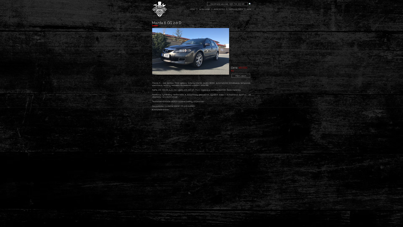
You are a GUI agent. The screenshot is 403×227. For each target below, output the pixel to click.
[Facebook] (250, 4)
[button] (190, 51)
